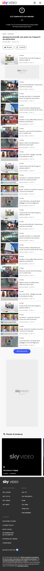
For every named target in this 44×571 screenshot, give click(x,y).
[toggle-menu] (40, 3)
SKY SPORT (7, 492)
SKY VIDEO (6, 500)
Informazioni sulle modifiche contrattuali (25, 559)
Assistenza (18, 560)
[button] (8, 47)
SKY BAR (25, 504)
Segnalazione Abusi (23, 566)
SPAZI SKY (25, 508)
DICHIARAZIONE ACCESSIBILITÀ (8, 534)
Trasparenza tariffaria (9, 560)
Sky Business (27, 496)
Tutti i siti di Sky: (9, 488)
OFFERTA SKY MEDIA (10, 539)
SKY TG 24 (6, 496)
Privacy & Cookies (8, 559)
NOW (23, 500)
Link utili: (6, 517)
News (4, 34)
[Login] (34, 3)
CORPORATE (7, 543)
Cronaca (11, 34)
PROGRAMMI (26, 513)
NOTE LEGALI (7, 529)
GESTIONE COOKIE (9, 521)
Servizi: (24, 488)
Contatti (25, 560)
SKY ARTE (6, 504)
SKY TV (24, 492)
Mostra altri (22, 351)
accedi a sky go (9, 550)
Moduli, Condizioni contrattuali (30, 557)
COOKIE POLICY (8, 525)
